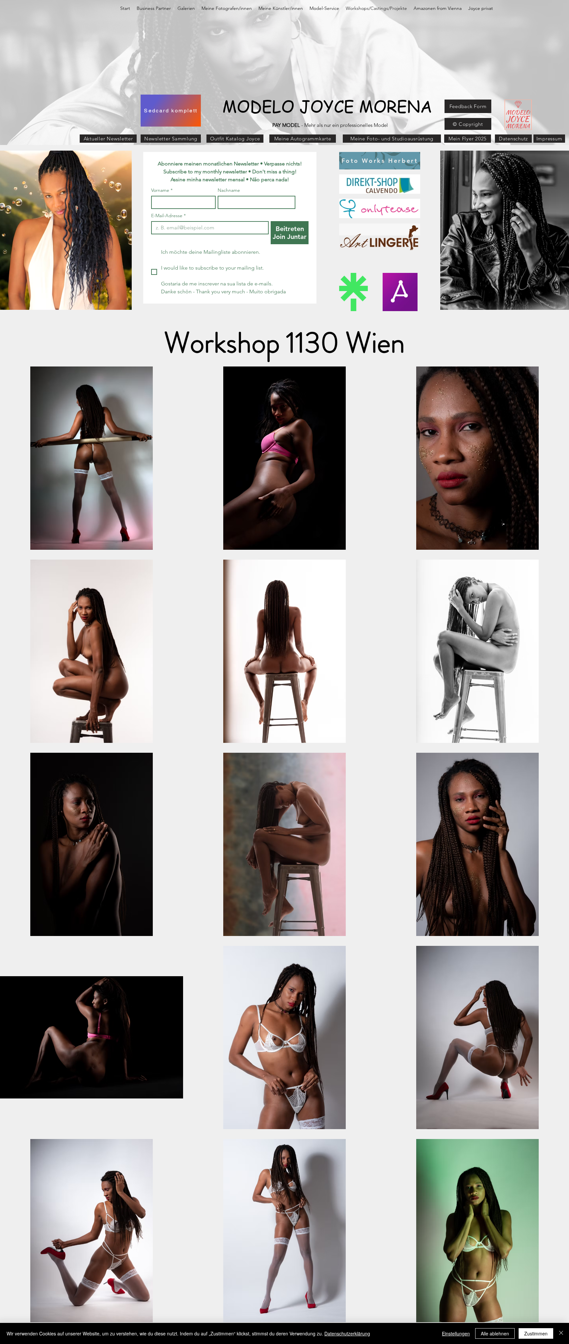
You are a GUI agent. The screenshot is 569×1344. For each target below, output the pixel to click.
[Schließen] (561, 1333)
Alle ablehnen (495, 1333)
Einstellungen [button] (456, 1333)
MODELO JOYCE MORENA (327, 106)
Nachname (229, 190)
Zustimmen (536, 1333)
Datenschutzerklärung (347, 1333)
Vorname (162, 190)
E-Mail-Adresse (168, 216)
